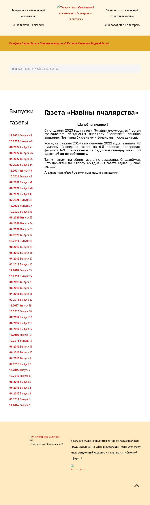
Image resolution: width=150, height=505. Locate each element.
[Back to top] (136, 487)
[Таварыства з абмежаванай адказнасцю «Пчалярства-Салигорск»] (75, 12)
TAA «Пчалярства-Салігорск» (45, 436)
